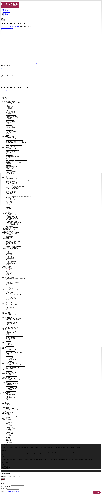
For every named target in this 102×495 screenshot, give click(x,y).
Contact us (6, 14)
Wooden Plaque (10, 120)
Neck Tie (8, 211)
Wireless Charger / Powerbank (13, 246)
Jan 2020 (8, 439)
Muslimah (8, 210)
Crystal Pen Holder (10, 113)
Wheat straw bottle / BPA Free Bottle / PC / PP (17, 141)
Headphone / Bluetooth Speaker (11, 232)
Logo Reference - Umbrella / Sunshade (15, 278)
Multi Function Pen (10, 351)
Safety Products (7, 369)
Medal (7, 135)
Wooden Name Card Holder (13, 327)
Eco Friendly (6, 100)
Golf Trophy (9, 125)
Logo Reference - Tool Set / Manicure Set (16, 364)
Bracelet (8, 417)
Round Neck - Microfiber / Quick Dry (15, 186)
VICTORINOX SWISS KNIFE (13, 367)
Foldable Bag (9, 155)
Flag (7, 393)
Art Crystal (8, 133)
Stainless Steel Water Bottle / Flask (14, 140)
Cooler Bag (9, 170)
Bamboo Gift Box (10, 346)
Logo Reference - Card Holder (13, 318)
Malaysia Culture (10, 249)
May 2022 (8, 423)
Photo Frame (9, 339)
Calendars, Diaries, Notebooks (10, 289)
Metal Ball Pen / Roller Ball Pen (14, 352)
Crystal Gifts (9, 110)
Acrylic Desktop (10, 334)
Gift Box (8, 404)
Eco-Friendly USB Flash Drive (13, 222)
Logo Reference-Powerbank (13, 241)
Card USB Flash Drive (11, 220)
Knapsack (8, 165)
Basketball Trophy (10, 128)
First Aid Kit (9, 371)
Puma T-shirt (9, 198)
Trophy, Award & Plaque (9, 101)
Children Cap (9, 306)
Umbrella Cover (10, 288)
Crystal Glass (9, 107)
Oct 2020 (8, 437)
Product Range (7, 10)
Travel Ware (9, 237)
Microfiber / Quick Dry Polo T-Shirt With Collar (17, 185)
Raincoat (8, 212)
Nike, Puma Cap (10, 307)
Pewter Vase (9, 256)
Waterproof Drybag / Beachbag (13, 162)
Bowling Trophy (10, 123)
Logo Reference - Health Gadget (14, 314)
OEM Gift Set (9, 344)
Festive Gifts (6, 407)
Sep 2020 (8, 438)
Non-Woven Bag (10, 173)
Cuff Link (8, 414)
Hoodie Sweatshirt (10, 200)
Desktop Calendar (13, 298)
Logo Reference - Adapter (12, 234)
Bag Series (6, 147)
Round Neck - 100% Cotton (13, 187)
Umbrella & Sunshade (8, 277)
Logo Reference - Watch (12, 383)
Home (4, 9)
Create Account (16, 491)
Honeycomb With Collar (12, 183)
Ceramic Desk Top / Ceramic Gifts (14, 336)
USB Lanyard (9, 226)
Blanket (8, 274)
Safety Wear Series (11, 372)
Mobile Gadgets (7, 312)
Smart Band (9, 384)
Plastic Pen (9, 354)
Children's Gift (6, 401)
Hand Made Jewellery (11, 416)
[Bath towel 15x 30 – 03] (18, 63)
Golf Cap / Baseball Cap (12, 304)
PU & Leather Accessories (9, 328)
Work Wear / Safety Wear (12, 182)
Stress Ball (8, 398)
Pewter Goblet (9, 254)
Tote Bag (8, 158)
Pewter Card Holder (11, 259)
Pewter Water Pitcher (11, 263)
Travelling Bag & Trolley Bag (13, 150)
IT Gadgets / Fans (7, 228)
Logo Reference (10, 137)
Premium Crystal (10, 103)
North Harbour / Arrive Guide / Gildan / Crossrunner (18, 196)
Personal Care (6, 347)
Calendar (8, 296)
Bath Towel (9, 268)
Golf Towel (8, 271)
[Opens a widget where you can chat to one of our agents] (97, 492)
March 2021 (9, 431)
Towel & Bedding (8, 26)
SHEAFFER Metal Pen (14, 359)
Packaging (6, 403)
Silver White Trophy (11, 131)
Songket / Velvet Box (11, 112)
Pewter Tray (9, 251)
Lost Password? (8, 491)
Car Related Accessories (9, 378)
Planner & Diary (10, 292)
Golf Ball (5, 418)
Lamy (10, 361)
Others (7, 176)
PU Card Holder (10, 324)
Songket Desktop (10, 338)
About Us (5, 13)
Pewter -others (9, 264)
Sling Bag (8, 163)
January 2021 (9, 433)
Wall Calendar (12, 297)
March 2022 (9, 426)
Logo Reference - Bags (11, 148)
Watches (5, 382)
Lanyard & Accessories (9, 373)
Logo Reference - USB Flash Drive (14, 215)
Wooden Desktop (10, 337)
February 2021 (9, 432)
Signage (8, 396)
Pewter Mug (9, 253)
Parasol (8, 287)
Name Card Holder (8, 317)
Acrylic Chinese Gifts (11, 408)
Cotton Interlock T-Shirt (11, 191)
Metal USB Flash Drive (11, 216)
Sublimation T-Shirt (11, 195)
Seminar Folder (10, 299)
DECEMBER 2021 (10, 428)
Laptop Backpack (10, 151)
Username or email (6, 486)
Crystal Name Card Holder (12, 322)
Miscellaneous (6, 392)
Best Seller (6, 98)
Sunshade (8, 279)
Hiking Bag (9, 172)
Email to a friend (5, 90)
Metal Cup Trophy (10, 121)
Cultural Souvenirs (10, 111)
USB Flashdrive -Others (12, 227)
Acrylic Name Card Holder (12, 326)
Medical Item (6, 377)
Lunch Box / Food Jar (11, 138)
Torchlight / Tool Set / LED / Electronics (15, 366)
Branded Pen (9, 356)
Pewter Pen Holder (10, 258)
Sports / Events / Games (9, 311)
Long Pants (9, 205)
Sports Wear (9, 202)
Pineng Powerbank (11, 242)
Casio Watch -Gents (11, 388)
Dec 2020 (8, 434)
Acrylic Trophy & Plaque (12, 117)
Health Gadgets (7, 313)
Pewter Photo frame (11, 261)
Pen (4, 348)
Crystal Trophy (9, 106)
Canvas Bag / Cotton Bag (12, 156)
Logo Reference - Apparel (12, 178)
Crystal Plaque (9, 105)
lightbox (37, 63)
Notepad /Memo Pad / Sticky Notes (14, 294)
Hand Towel (16, 26)
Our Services (6, 12)
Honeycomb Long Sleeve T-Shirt (14, 188)
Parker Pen (11, 357)
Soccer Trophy (9, 126)
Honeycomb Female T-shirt (12, 190)
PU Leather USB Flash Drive (13, 221)
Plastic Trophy (9, 130)
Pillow (7, 276)
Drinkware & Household (9, 136)
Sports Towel (9, 272)
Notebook (8, 293)
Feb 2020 (8, 441)
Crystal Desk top (10, 332)
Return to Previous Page (7, 28)
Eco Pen (8, 353)
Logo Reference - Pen (11, 349)
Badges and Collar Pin (9, 411)
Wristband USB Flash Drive (13, 225)
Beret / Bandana (10, 309)
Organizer (8, 301)
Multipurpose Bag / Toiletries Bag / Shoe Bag (17, 160)
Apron (7, 206)
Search (2, 19)
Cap (4, 303)
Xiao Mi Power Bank (11, 243)
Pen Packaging (10, 362)
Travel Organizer (10, 167)
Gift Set (5, 342)
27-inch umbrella (10, 283)
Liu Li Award (9, 132)
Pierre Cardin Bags (11, 171)
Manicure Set (9, 368)
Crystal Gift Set (9, 343)
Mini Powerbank (10, 239)
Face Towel (9, 273)
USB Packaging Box (8, 231)
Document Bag (9, 161)
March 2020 (9, 442)
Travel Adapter (9, 236)
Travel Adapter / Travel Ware (10, 233)
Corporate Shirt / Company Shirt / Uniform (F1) (17, 180)
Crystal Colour (9, 108)
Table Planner (9, 302)
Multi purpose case (10, 394)
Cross (10, 358)
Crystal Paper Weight (11, 116)
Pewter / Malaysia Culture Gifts (10, 248)
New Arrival (6, 97)
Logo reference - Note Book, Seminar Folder (17, 291)
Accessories (6, 413)
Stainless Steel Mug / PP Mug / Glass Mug (16, 142)
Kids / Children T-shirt (11, 192)
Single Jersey (9, 193)
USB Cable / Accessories (9, 230)
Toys (4, 402)
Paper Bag (8, 406)
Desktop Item (6, 329)
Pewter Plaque (9, 122)
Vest (7, 203)
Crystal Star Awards (11, 115)
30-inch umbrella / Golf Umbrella (14, 281)
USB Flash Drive (7, 213)
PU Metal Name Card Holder (13, 319)
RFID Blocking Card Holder (13, 321)
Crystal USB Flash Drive (12, 217)
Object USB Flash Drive (12, 223)
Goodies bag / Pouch (11, 175)
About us (5, 466)
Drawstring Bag (10, 157)
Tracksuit (8, 207)
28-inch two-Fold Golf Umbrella (13, 282)
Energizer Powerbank (11, 247)
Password (3, 488)
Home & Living (7, 266)
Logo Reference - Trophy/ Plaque (14, 102)
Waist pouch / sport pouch (12, 166)
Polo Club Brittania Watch (12, 387)
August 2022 (9, 422)
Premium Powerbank (11, 244)
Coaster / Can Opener (11, 146)
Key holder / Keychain (8, 412)
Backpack (8, 152)
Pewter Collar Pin (10, 262)
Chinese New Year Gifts (12, 409)
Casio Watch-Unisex (11, 389)
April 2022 (8, 424)
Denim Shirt (9, 201)
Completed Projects (8, 421)
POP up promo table (11, 397)
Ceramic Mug (9, 143)
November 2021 (10, 429)
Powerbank (6, 238)
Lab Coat (8, 208)
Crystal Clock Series (11, 118)
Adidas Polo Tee (10, 197)
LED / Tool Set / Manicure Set (10, 363)
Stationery (8, 341)
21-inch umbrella (10, 286)
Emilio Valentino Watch (11, 386)
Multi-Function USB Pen (12, 218)
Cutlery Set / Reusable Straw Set (14, 145)
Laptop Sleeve (9, 168)
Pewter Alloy (9, 333)
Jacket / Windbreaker (11, 181)
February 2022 (9, 427)
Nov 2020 (8, 436)
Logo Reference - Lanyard (12, 374)
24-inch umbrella (10, 284)
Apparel (5, 177)
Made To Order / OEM (8, 419)
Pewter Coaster (10, 257)
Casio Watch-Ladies (11, 391)
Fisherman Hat (9, 308)
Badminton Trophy (10, 127)
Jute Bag (8, 153)
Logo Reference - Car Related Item (14, 379)
